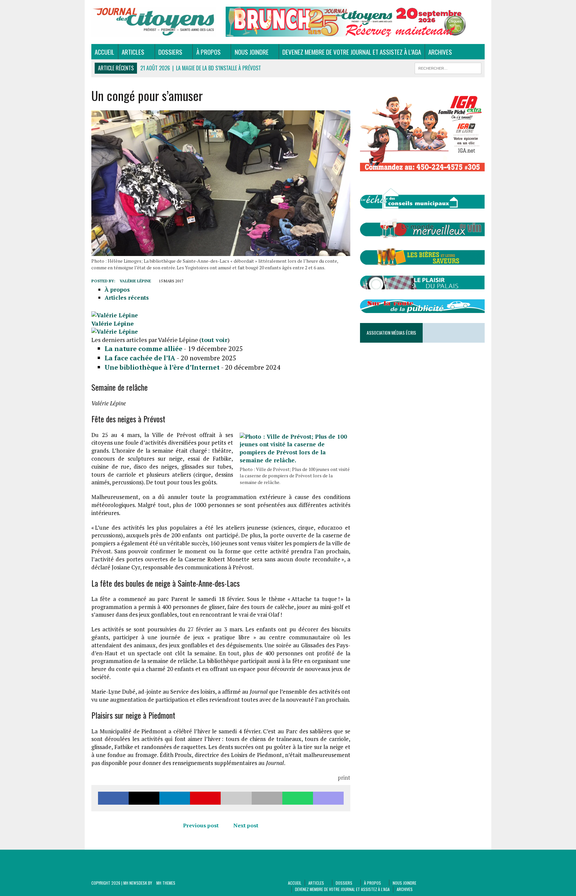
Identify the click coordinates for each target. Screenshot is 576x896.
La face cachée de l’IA (140, 357)
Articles (133, 51)
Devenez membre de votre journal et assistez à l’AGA (351, 51)
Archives (440, 51)
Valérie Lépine (135, 280)
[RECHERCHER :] (448, 67)
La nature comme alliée (143, 348)
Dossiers (170, 51)
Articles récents (127, 297)
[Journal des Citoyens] (153, 22)
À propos (208, 51)
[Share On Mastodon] (328, 798)
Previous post (201, 825)
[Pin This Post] (205, 798)
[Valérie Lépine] (114, 315)
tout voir (214, 340)
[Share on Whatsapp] (297, 798)
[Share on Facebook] (113, 798)
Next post (245, 825)
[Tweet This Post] (144, 798)
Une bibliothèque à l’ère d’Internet (162, 367)
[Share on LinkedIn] (174, 798)
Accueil (104, 51)
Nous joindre (252, 51)
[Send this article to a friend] (236, 798)
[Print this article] (267, 798)
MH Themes (165, 883)
